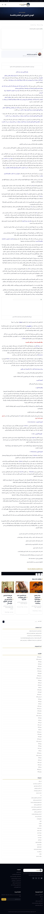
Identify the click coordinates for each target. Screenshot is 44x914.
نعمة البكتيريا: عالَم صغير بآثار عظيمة (35, 631)
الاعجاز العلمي (18, 872)
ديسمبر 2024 (39, 668)
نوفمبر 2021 (39, 734)
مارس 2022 (39, 725)
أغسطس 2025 (38, 659)
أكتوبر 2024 (39, 673)
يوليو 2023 (39, 699)
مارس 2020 (39, 762)
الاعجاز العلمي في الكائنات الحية (36, 807)
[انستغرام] (2, 1)
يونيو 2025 (39, 664)
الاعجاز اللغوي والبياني (17, 887)
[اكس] (4, 1)
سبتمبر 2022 (39, 713)
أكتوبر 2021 (39, 736)
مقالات (40, 854)
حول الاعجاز (39, 835)
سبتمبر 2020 (39, 753)
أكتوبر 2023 (39, 692)
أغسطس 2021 (38, 741)
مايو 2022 (39, 720)
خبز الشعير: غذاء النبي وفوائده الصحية (21, 597)
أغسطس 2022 (38, 715)
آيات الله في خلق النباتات (37, 790)
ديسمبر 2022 (39, 708)
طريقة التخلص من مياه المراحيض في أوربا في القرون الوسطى (7, 599)
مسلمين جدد (39, 851)
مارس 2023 (39, 706)
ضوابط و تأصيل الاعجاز (37, 849)
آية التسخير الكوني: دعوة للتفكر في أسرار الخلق (34, 633)
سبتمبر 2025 (39, 657)
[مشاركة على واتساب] (37, 574)
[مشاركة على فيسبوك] (39, 574)
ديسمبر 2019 (39, 769)
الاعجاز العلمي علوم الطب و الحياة (36, 802)
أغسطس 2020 (38, 755)
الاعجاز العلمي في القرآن (37, 804)
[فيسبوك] (6, 1)
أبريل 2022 (39, 722)
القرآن (40, 821)
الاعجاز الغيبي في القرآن (39, 901)
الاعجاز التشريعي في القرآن (37, 800)
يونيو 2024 (39, 680)
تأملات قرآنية (39, 830)
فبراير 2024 (39, 685)
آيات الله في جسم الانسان (37, 783)
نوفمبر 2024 (39, 671)
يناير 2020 (39, 767)
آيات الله (40, 781)
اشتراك (4, 899)
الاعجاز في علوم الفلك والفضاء (36, 814)
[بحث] (5, 4)
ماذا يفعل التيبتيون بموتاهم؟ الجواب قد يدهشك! (37, 599)
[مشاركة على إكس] (42, 574)
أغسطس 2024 (38, 678)
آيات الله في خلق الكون (37, 788)
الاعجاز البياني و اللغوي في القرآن (36, 797)
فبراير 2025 (39, 666)
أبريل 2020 (39, 760)
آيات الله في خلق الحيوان (37, 786)
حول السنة (39, 837)
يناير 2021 (39, 750)
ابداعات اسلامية (38, 793)
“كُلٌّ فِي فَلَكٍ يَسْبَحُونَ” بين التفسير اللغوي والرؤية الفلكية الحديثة (31, 638)
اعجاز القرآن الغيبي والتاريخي (16, 874)
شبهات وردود (39, 844)
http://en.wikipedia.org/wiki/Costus (35, 569)
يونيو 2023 (39, 701)
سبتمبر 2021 (39, 739)
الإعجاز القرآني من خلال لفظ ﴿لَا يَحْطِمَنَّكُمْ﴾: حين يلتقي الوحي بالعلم (30, 640)
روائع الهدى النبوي (38, 842)
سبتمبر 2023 (39, 694)
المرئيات (40, 823)
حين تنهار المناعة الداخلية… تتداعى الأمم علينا (34, 635)
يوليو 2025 (39, 661)
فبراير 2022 (39, 727)
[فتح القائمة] (2, 4)
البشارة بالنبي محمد (38, 816)
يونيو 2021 (39, 746)
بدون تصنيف (39, 828)
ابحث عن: (39, 621)
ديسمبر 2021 (39, 732)
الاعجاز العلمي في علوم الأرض (36, 809)
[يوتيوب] (8, 1)
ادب (40, 795)
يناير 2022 (39, 729)
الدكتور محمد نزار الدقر (32, 54)
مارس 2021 (39, 748)
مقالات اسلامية (38, 856)
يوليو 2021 (39, 743)
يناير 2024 (39, 687)
